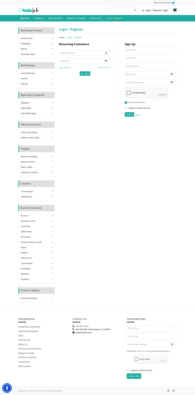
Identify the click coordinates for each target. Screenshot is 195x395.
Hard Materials (28, 73)
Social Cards (27, 38)
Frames (24, 83)
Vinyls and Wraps (29, 132)
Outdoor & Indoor (29, 172)
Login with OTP (65, 68)
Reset (138, 115)
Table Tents (26, 231)
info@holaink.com (84, 332)
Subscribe (134, 376)
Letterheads (27, 263)
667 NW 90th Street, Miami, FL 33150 (93, 329)
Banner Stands (28, 161)
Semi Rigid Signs (29, 113)
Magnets (25, 102)
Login (148, 10)
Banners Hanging (29, 156)
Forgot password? (104, 67)
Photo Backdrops (29, 298)
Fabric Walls (26, 167)
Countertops (27, 191)
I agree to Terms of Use (139, 108)
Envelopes (26, 268)
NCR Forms (26, 258)
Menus (24, 48)
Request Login (160, 10)
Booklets (25, 273)
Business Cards (28, 221)
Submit (129, 114)
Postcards (25, 226)
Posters (24, 215)
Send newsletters (136, 102)
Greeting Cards (28, 54)
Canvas (24, 78)
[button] (106, 61)
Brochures (26, 236)
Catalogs (25, 279)
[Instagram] (174, 390)
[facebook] (168, 390)
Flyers (23, 247)
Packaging (26, 43)
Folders (24, 252)
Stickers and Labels (30, 137)
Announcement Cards (31, 242)
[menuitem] (25, 18)
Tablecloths (26, 196)
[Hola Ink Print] (29, 10)
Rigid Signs (26, 108)
